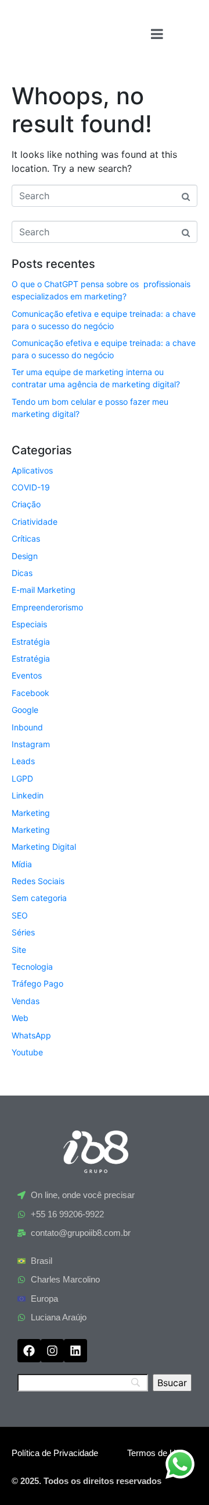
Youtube (27, 1052)
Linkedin (28, 795)
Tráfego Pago (37, 983)
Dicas (22, 573)
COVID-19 (31, 487)
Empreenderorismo (47, 607)
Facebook (30, 693)
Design (25, 556)
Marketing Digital (44, 847)
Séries (23, 932)
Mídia (22, 864)
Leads (23, 761)
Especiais (29, 624)
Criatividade (34, 522)
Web (20, 1018)
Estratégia (31, 641)
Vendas (25, 1001)
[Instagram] (52, 1350)
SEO (20, 915)
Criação (26, 504)
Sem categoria (39, 898)
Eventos (27, 675)
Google (25, 710)
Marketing (31, 813)
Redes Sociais (38, 881)
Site (19, 950)
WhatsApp (31, 1035)
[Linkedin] (75, 1350)
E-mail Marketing (43, 590)
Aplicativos (32, 470)
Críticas (26, 538)
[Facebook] (29, 1350)
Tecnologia (32, 966)
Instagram (31, 744)
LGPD (22, 778)
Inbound (27, 727)
